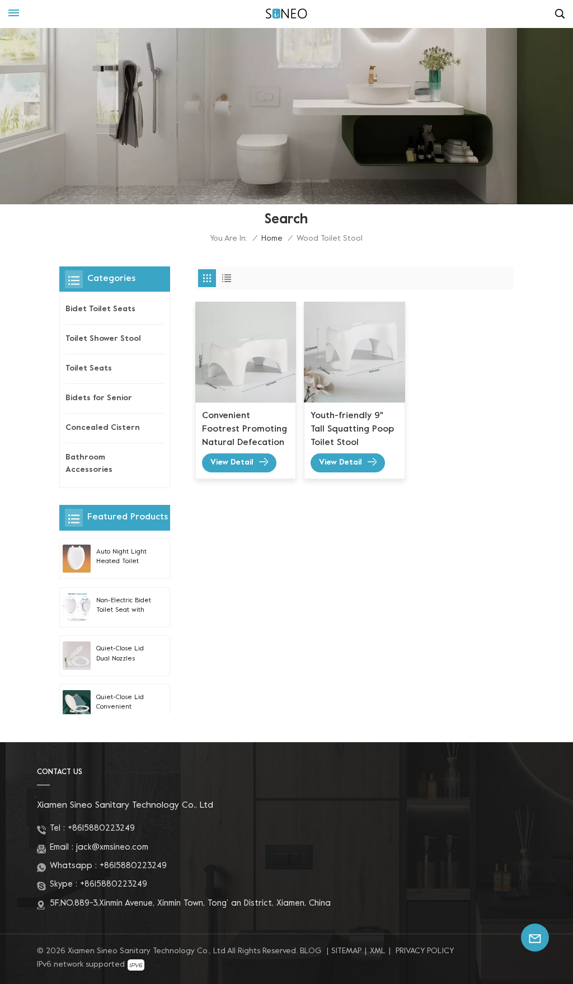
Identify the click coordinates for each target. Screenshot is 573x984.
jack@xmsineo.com (112, 847)
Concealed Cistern (102, 428)
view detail (231, 462)
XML (378, 951)
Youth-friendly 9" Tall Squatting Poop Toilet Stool (352, 429)
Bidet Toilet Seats (100, 309)
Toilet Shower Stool (103, 339)
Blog (310, 951)
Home (272, 238)
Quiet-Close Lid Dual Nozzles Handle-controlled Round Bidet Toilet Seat (124, 655)
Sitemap (346, 951)
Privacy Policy (425, 951)
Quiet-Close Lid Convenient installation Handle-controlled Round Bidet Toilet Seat (124, 704)
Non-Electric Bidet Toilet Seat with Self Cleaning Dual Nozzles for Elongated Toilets (124, 607)
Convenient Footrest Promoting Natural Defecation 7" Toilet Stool (244, 430)
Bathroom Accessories (88, 464)
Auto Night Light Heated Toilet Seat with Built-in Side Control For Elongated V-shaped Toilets (122, 558)
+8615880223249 (101, 828)
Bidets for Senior (98, 398)
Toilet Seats (88, 368)
